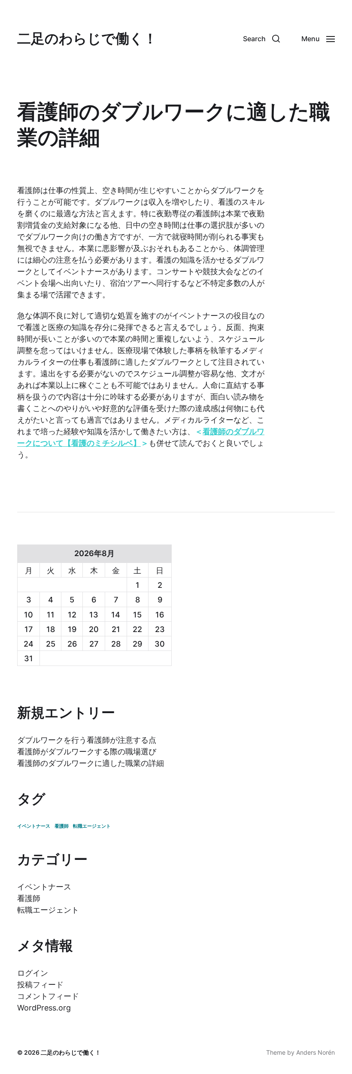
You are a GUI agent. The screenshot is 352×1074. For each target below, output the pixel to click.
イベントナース (33, 826)
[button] (261, 38)
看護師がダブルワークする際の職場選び (86, 751)
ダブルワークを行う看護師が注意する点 (86, 739)
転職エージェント (92, 826)
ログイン (32, 972)
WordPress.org (44, 1007)
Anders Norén (315, 1052)
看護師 (62, 826)
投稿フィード (40, 984)
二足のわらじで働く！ (87, 38)
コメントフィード (48, 996)
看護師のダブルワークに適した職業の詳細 (90, 763)
